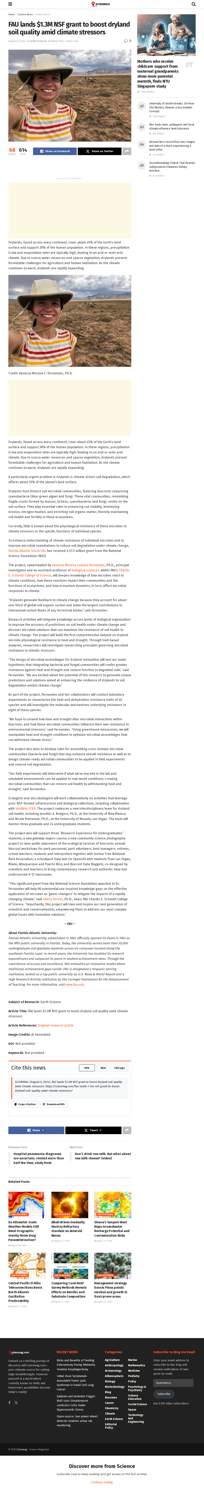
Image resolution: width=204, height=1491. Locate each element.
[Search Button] (194, 4)
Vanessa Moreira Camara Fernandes (78, 565)
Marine (132, 1360)
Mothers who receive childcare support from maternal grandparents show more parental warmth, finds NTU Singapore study (158, 74)
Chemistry (111, 1408)
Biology (110, 1381)
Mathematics (136, 1365)
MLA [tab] (103, 1067)
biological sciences (85, 570)
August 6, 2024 (17, 41)
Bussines (111, 1397)
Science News (25, 14)
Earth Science (43, 14)
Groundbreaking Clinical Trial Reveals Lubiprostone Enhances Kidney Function (172, 166)
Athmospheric (114, 1376)
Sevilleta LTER (25, 808)
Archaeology (113, 1370)
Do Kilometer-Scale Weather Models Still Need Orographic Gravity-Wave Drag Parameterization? (23, 1231)
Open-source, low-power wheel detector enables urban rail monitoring (77, 1421)
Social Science (137, 1404)
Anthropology (114, 1365)
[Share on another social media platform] (127, 151)
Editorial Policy (111, 1426)
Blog (108, 1392)
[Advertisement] (69, 168)
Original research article (56, 1025)
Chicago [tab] (119, 1067)
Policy (132, 1381)
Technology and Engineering (136, 1418)
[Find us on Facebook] (9, 1403)
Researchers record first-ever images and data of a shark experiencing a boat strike (172, 145)
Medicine (134, 1370)
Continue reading (102, 1482)
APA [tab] (86, 1067)
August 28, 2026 (18, 1245)
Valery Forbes (53, 899)
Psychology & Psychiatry (137, 1388)
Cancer (109, 1403)
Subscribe (163, 1394)
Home (11, 14)
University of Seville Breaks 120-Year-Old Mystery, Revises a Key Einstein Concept (172, 107)
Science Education (134, 1397)
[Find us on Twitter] (16, 1402)
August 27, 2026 (61, 1241)
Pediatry (133, 1376)
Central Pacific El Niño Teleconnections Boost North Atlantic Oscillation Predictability (25, 1292)
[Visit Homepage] (102, 4)
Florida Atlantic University (27, 551)
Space (132, 1409)
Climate (110, 1413)
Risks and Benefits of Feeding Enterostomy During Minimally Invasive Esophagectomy (76, 1365)
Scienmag (22, 1449)
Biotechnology (114, 1387)
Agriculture (112, 1360)
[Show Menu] (10, 4)
